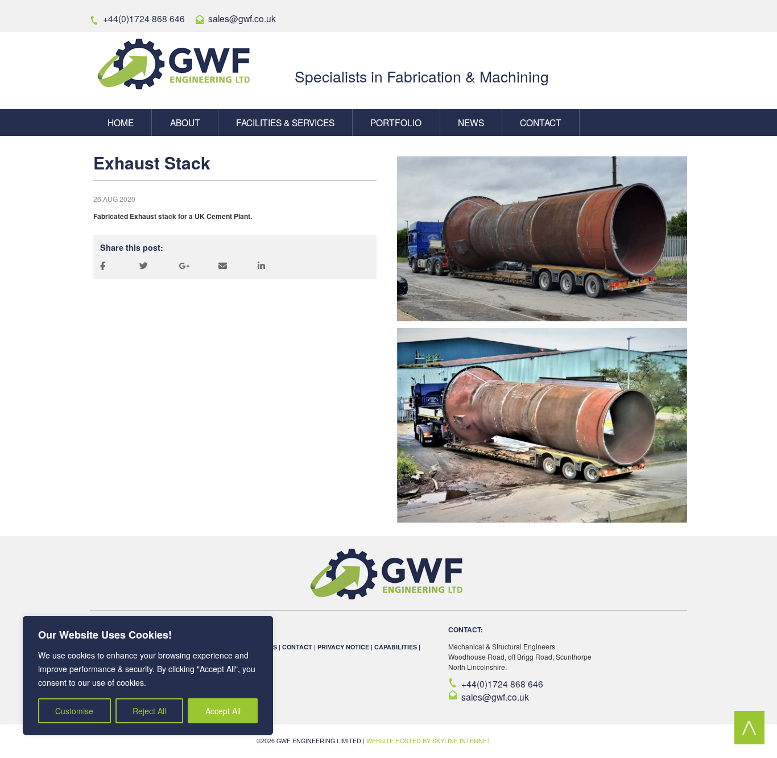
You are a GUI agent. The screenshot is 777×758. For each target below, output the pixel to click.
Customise (74, 710)
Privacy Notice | (345, 647)
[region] (148, 675)
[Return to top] (749, 740)
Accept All (223, 710)
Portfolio (395, 122)
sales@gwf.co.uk (495, 696)
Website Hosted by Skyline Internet (428, 740)
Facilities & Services (285, 122)
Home (121, 122)
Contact (540, 122)
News (471, 122)
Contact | (299, 647)
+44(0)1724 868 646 (502, 683)
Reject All (149, 710)
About (185, 122)
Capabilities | (397, 647)
